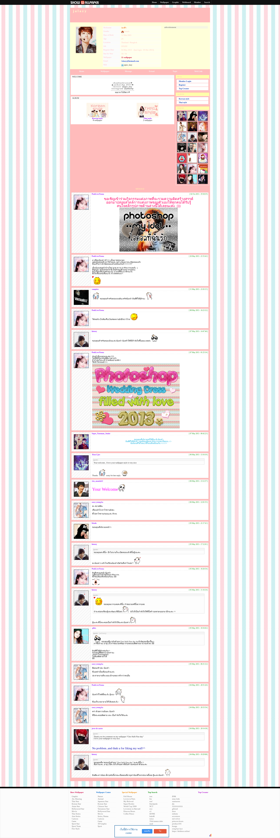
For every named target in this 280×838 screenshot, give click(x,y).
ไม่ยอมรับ (160, 831)
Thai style (183, 102)
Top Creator (184, 88)
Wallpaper (105, 71)
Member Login (185, 81)
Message (128, 71)
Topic (175, 71)
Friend (151, 71)
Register (182, 85)
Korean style (184, 99)
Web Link (198, 71)
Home (81, 71)
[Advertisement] (186, 47)
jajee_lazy (128, 65)
